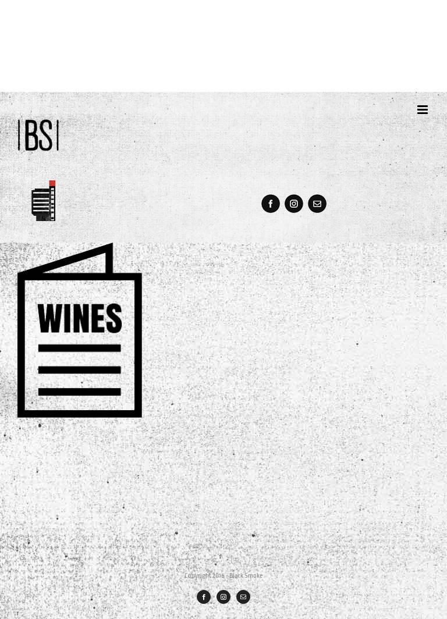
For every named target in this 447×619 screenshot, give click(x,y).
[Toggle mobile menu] (423, 110)
